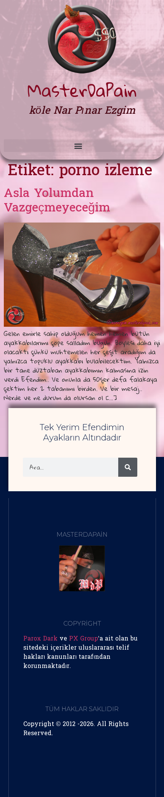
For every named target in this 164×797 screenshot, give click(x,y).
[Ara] (127, 467)
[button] (78, 145)
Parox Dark (40, 639)
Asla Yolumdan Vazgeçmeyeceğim (57, 201)
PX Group (83, 639)
